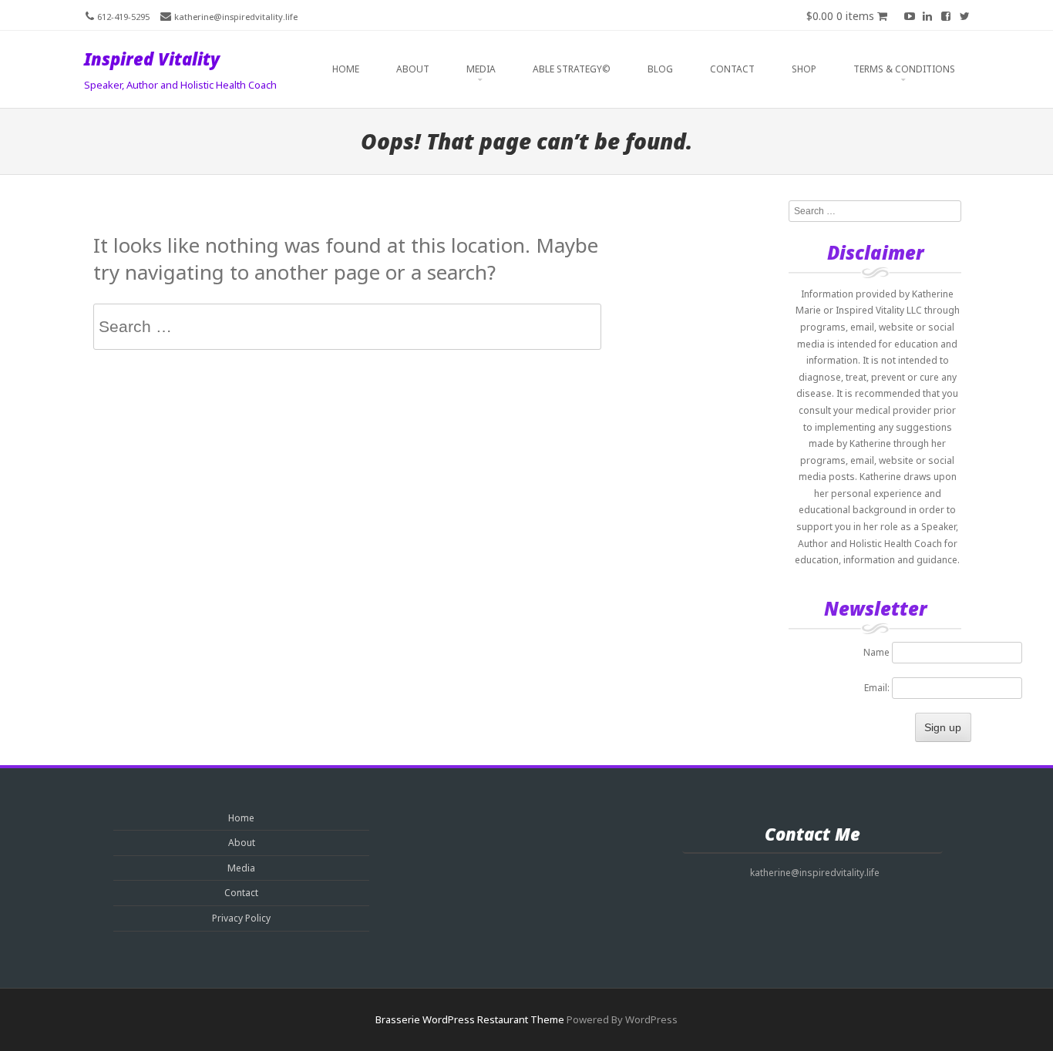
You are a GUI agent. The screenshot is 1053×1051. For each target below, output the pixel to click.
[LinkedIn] (927, 15)
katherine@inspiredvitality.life (236, 16)
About (412, 69)
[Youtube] (909, 15)
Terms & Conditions (904, 69)
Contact (732, 69)
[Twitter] (964, 15)
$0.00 (840, 15)
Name (876, 652)
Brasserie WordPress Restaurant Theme (469, 1019)
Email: (878, 687)
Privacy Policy (241, 918)
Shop (804, 69)
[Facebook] (946, 15)
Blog (660, 69)
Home (345, 69)
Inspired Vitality (152, 58)
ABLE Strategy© (572, 69)
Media (481, 69)
